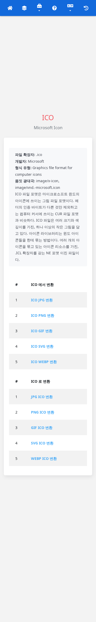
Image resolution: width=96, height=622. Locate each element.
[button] (10, 8)
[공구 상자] (39, 8)
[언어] (70, 8)
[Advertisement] (48, 64)
